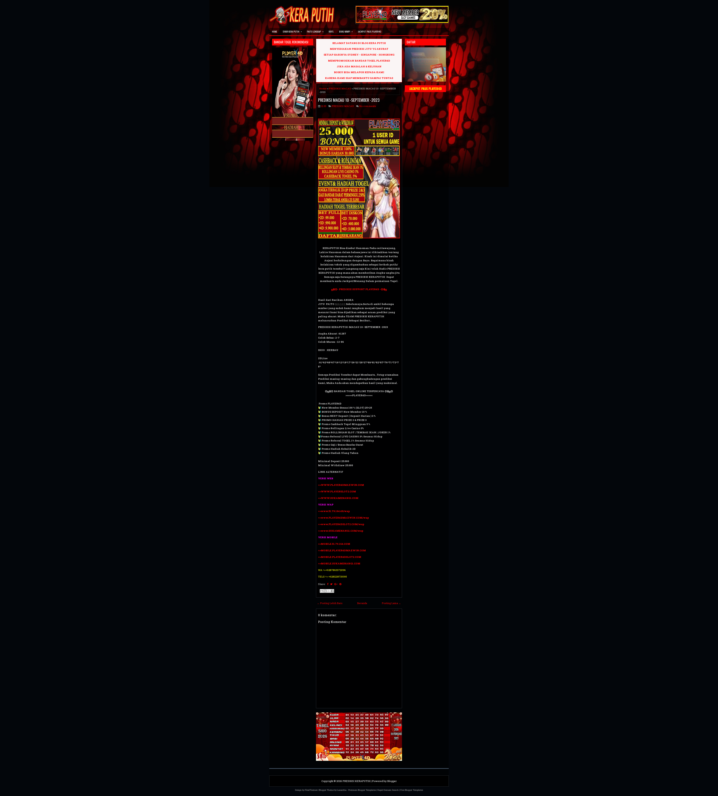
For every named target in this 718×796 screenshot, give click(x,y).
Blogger (392, 781)
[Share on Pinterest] (340, 584)
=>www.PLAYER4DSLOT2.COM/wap (341, 524)
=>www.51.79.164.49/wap (334, 511)
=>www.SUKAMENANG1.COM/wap (340, 530)
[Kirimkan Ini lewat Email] (321, 591)
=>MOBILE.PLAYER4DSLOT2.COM (339, 557)
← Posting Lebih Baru (329, 603)
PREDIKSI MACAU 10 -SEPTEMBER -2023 (349, 100)
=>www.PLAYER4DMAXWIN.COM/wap (343, 517)
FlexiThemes (311, 790)
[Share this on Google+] (335, 584)
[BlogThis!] (325, 591)
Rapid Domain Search (388, 790)
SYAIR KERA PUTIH (292, 31)
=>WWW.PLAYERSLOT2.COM (337, 491)
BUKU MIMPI (346, 31)
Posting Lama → (391, 603)
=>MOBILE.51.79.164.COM (334, 544)
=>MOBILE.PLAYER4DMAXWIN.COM (342, 550)
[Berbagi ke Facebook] (332, 591)
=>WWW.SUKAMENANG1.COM (338, 498)
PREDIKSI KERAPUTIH (356, 781)
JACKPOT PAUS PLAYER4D (369, 31)
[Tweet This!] (331, 584)
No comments (367, 106)
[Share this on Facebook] (327, 584)
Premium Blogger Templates (362, 790)
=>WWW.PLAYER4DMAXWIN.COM (341, 485)
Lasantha (341, 790)
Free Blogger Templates (411, 790)
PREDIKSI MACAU (340, 88)
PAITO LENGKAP (315, 31)
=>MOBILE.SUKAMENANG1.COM (339, 563)
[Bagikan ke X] (329, 591)
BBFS (331, 31)
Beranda (362, 603)
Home (274, 31)
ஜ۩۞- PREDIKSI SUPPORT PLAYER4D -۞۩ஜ (359, 289)
